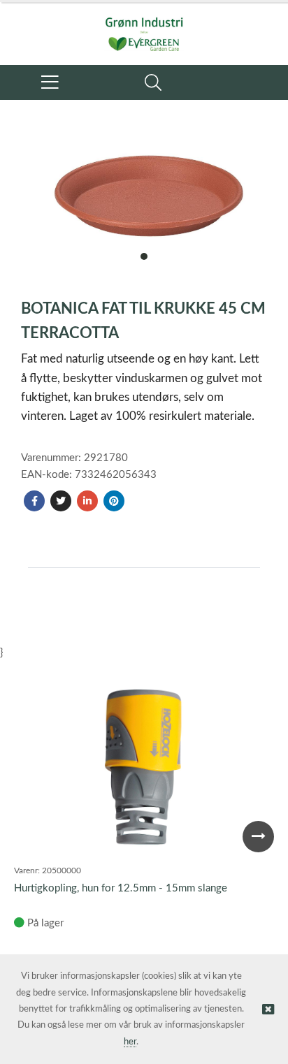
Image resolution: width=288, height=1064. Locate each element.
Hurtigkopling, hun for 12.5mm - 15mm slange (120, 888)
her (130, 1042)
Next (258, 836)
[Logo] (144, 26)
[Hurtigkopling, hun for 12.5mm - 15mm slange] (143, 770)
